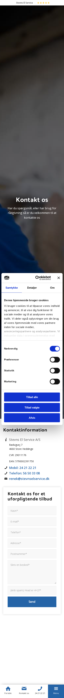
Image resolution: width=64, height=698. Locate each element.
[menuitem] (24, 3)
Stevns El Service (24, 2)
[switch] (55, 360)
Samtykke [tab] (12, 287)
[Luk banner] (58, 278)
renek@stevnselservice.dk (29, 479)
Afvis (32, 417)
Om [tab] (52, 287)
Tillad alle (32, 397)
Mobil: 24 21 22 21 (22, 468)
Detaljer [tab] (32, 287)
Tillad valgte (32, 407)
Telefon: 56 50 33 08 (24, 473)
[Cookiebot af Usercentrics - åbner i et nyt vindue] (37, 278)
